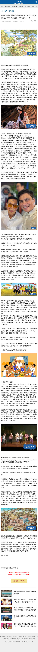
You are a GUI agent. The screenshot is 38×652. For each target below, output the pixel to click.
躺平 (13, 568)
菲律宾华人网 (23, 636)
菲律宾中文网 (19, 638)
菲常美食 (27, 6)
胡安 (16, 568)
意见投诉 (9, 636)
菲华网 (17, 641)
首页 (2, 6)
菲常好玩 (34, 6)
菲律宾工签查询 (9, 638)
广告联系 (2, 636)
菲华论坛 (7, 6)
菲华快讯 (14, 6)
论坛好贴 (21, 6)
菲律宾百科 (32, 638)
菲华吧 (26, 638)
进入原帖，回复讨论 (19, 581)
